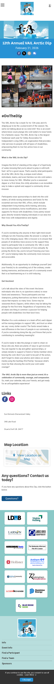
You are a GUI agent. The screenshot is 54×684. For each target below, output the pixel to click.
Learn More (29, 675)
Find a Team (8, 658)
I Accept (26, 679)
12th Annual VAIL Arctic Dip (27, 43)
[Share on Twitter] (24, 53)
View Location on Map (29, 457)
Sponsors (7, 663)
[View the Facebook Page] (5, 399)
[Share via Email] (29, 53)
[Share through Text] (34, 53)
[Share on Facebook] (19, 53)
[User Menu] (49, 5)
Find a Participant (11, 653)
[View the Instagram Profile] (12, 399)
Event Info (7, 647)
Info (4, 642)
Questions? (11, 498)
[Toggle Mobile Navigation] (2, 5)
